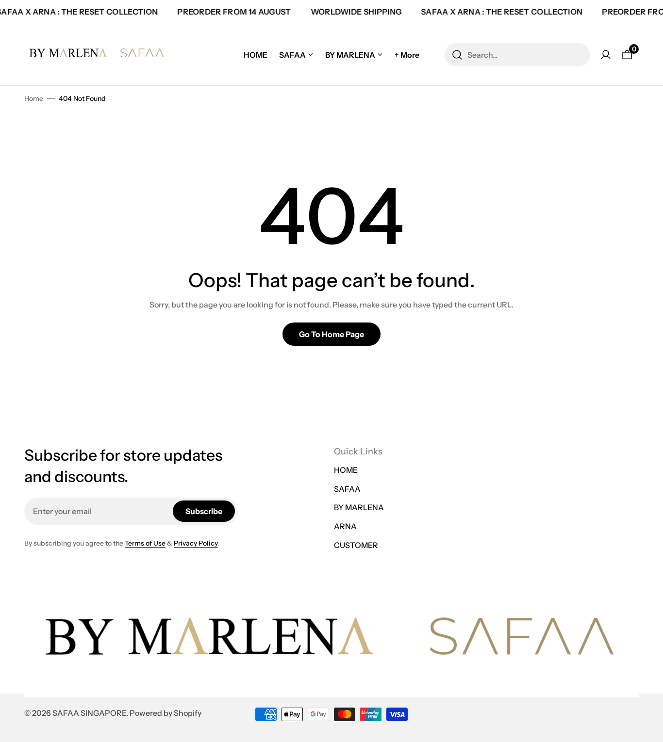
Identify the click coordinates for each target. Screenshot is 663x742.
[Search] (457, 54)
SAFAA (347, 489)
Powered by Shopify (165, 713)
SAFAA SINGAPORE (89, 713)
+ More (407, 55)
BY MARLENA (359, 507)
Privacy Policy (196, 543)
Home (33, 98)
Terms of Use (145, 543)
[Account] (606, 55)
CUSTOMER (356, 545)
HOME (346, 470)
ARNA (345, 526)
